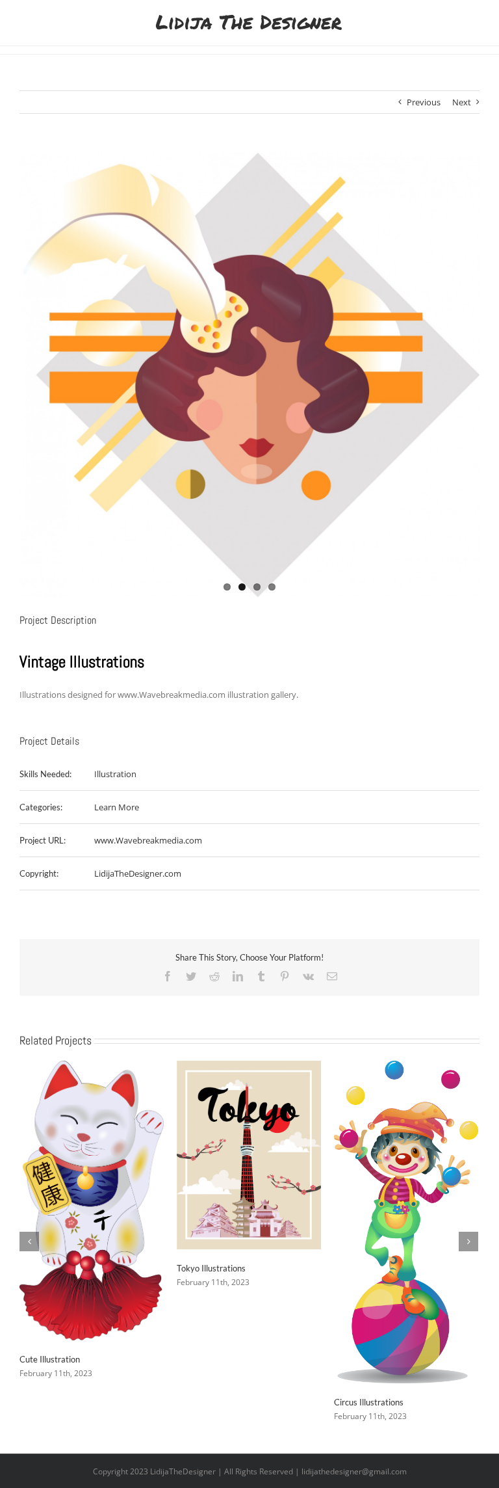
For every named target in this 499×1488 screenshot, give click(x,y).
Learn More (116, 807)
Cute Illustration (49, 1359)
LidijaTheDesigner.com (137, 873)
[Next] (468, 1241)
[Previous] (29, 1241)
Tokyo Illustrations (211, 1268)
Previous (424, 102)
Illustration (115, 774)
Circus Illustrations (368, 1402)
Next (461, 102)
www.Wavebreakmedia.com (148, 840)
